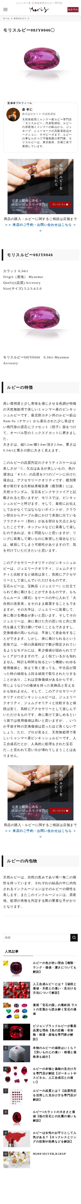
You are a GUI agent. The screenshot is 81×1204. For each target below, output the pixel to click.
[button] (5, 9)
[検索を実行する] (74, 938)
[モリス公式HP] (39, 9)
